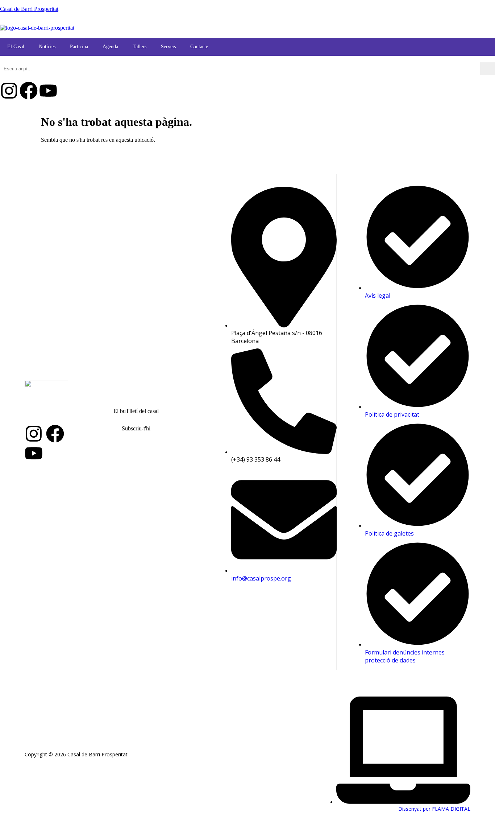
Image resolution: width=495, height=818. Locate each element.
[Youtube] (48, 91)
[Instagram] (9, 91)
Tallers (139, 46)
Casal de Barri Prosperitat (29, 9)
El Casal (15, 46)
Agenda (110, 46)
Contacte (199, 46)
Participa (79, 46)
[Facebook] (29, 91)
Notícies (47, 46)
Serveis (168, 46)
